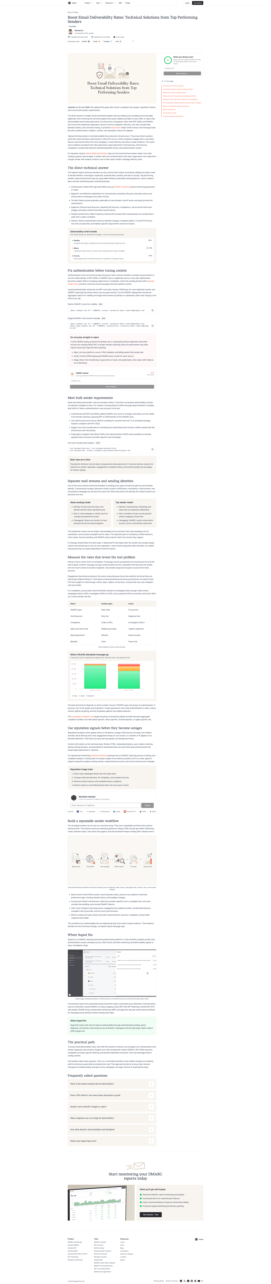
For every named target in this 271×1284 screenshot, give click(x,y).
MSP (120, 3)
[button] (112, 387)
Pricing (127, 3)
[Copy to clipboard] (153, 310)
